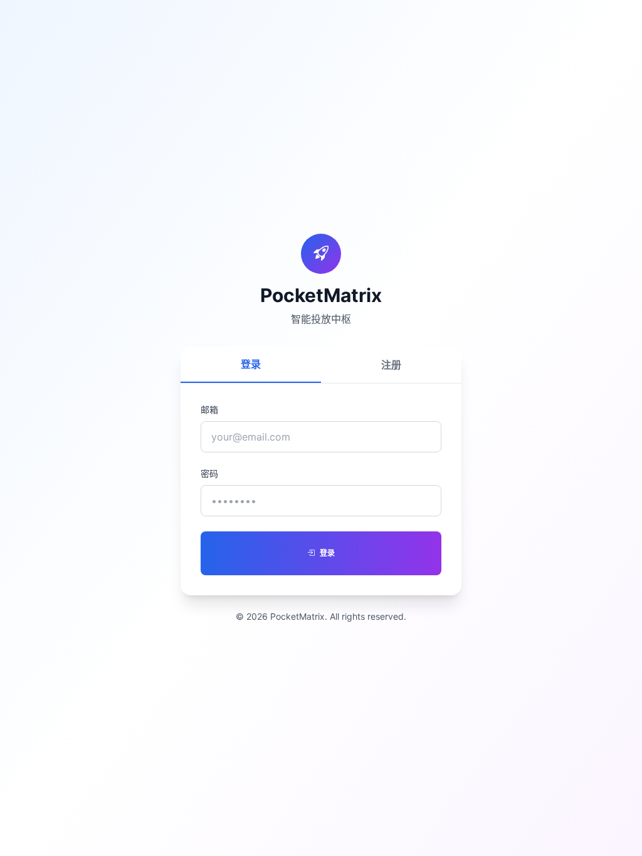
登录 (251, 364)
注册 (391, 364)
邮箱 (209, 409)
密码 (209, 473)
